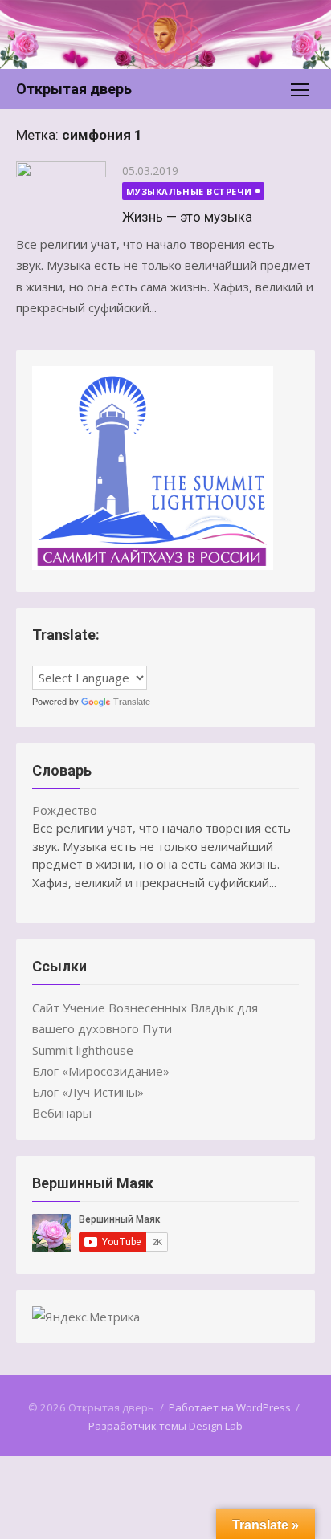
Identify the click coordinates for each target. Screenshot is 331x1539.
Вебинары (62, 1113)
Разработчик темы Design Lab (165, 1426)
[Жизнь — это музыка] (61, 191)
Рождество (64, 810)
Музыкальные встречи (189, 191)
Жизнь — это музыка (187, 217)
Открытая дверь (74, 88)
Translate (131, 701)
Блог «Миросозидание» (101, 1071)
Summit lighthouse (82, 1050)
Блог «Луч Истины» (88, 1092)
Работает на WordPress (230, 1407)
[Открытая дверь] (165, 34)
